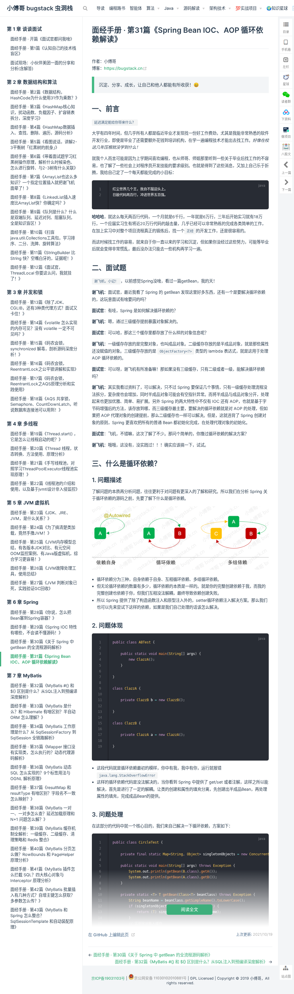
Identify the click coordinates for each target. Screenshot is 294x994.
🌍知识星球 (277, 8)
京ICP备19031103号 (108, 978)
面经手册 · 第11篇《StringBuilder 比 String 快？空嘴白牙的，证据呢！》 (42, 255)
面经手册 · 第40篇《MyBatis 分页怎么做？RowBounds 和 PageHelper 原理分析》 (43, 854)
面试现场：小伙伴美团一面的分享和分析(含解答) (42, 65)
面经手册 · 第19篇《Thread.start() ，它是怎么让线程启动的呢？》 (44, 436)
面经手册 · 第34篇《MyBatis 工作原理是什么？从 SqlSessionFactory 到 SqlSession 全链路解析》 (43, 732)
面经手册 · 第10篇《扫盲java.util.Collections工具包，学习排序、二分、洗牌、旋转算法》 (42, 238)
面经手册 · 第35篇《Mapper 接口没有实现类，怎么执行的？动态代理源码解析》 (42, 752)
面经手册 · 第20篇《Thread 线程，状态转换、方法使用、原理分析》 (44, 451)
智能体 (136, 8)
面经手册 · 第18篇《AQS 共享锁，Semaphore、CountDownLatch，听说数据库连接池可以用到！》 (44, 404)
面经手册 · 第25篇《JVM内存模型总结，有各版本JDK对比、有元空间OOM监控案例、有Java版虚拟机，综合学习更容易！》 (44, 550)
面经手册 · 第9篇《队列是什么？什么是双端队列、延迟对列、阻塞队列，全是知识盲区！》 (43, 217)
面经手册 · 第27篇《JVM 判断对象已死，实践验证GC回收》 (43, 585)
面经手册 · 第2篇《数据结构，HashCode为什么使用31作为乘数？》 (44, 95)
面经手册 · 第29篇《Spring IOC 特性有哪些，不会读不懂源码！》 (43, 629)
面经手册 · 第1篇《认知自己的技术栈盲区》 (43, 51)
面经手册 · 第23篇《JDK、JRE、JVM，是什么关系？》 (40, 515)
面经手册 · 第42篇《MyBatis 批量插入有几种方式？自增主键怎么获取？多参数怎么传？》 (43, 895)
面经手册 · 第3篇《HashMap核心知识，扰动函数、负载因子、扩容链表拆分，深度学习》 (42, 112)
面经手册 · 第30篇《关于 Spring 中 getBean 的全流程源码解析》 (42, 644)
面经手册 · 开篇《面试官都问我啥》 (42, 38)
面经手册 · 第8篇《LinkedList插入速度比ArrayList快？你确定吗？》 (43, 200)
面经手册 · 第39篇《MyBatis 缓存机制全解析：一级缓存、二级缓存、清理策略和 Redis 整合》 (43, 834)
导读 (100, 8)
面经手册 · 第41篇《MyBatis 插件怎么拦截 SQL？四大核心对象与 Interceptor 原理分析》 (42, 875)
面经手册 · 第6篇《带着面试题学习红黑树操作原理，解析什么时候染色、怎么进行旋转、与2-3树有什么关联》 (44, 162)
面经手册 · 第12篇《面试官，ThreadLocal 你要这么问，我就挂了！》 (40, 273)
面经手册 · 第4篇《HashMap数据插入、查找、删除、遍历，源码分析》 (42, 130)
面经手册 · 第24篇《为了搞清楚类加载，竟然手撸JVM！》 (42, 530)
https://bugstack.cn (125, 68)
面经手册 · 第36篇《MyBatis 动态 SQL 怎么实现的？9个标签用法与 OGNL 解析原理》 (40, 773)
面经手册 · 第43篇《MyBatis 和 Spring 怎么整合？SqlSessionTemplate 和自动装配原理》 (42, 918)
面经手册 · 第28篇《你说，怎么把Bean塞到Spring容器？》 (40, 615)
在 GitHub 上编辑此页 (108, 934)
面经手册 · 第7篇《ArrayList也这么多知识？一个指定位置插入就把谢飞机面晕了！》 (43, 182)
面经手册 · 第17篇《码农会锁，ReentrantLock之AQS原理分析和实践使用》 (42, 384)
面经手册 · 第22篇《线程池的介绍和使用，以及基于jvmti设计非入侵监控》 (45, 486)
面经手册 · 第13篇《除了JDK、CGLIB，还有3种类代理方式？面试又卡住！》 (43, 308)
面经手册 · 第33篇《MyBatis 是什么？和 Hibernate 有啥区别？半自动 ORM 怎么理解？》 (43, 711)
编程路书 (117, 8)
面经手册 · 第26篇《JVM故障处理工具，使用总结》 (43, 571)
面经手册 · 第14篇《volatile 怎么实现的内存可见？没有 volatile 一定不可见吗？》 (43, 328)
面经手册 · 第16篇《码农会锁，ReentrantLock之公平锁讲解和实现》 (44, 366)
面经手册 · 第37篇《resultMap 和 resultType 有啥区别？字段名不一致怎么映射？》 (43, 793)
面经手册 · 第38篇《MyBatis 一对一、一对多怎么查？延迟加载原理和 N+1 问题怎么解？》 (42, 813)
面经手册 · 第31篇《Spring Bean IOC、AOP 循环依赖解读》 (40, 659)
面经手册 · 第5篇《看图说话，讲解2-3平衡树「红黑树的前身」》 (43, 144)
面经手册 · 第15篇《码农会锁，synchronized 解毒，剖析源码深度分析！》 (43, 349)
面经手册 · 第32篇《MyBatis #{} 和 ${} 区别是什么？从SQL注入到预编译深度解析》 (43, 691)
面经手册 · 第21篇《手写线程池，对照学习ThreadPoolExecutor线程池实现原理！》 (44, 469)
